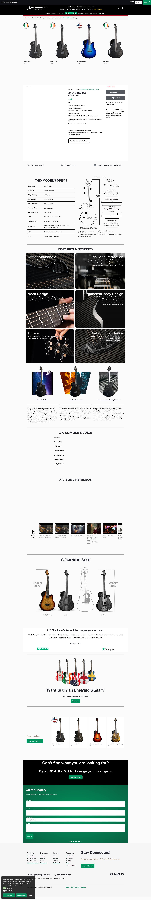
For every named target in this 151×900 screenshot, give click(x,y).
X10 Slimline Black (58, 744)
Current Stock (67, 18)
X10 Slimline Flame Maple (97, 744)
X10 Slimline (91, 89)
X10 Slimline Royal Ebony (115, 744)
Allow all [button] (9, 895)
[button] (4, 888)
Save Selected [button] (21, 895)
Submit (29, 836)
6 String (97, 89)
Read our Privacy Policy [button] (14, 885)
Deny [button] (30, 895)
